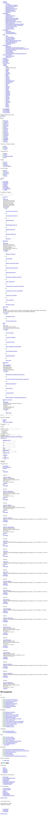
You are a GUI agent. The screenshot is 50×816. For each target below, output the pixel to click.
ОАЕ (7, 85)
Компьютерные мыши (11, 20)
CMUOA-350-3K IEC (8, 673)
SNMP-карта (5, 433)
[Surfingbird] (4, 763)
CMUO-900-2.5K (7, 640)
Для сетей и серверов (10, 38)
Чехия (7, 84)
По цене (5, 468)
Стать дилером (6, 112)
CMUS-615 (5, 551)
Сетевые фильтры (10, 52)
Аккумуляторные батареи (11, 41)
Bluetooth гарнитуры (10, 9)
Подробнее (5, 471)
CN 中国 (5, 189)
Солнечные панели (10, 39)
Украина (8, 97)
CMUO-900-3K (6, 652)
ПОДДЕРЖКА (6, 110)
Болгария (8, 91)
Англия (7, 78)
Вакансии (5, 771)
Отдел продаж (6, 63)
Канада (7, 105)
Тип (2, 434)
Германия (8, 93)
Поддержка (5, 61)
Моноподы (8, 12)
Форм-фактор (4, 435)
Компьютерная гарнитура (11, 8)
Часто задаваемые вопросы (9, 778)
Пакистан (8, 92)
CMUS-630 (5, 572)
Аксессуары (8, 44)
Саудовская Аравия (10, 80)
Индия (7, 104)
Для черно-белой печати (11, 33)
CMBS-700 (5, 199)
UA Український (6, 188)
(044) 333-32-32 (4, 797)
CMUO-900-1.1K (7, 590)
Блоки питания (9, 51)
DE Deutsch (5, 182)
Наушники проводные (11, 11)
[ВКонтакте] (8, 763)
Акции (4, 790)
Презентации (6, 793)
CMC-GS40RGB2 (7, 365)
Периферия (5, 13)
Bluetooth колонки (10, 7)
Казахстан (8, 79)
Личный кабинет (7, 788)
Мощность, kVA (4, 428)
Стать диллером (6, 789)
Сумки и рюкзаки (10, 27)
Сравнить (5, 483)
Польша (7, 87)
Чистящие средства (10, 28)
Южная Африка (9, 81)
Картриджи (5, 30)
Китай (7, 89)
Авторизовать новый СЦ (8, 795)
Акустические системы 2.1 (12, 6)
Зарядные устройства (10, 15)
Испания (8, 83)
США (7, 71)
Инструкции (6, 780)
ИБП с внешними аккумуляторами (13, 40)
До (3, 445)
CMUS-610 (5, 541)
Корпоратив (5, 45)
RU (1, 179)
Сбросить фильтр (19, 436)
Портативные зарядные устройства (13, 21)
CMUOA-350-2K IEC (8, 682)
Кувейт (7, 70)
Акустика (5, 2)
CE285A (5, 309)
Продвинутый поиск (10, 436)
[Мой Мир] (7, 763)
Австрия (8, 72)
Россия (7, 99)
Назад (7, 66)
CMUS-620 (5, 561)
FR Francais (5, 183)
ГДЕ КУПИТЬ (6, 108)
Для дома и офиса (10, 37)
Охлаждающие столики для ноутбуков (14, 25)
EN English (5, 181)
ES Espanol (5, 186)
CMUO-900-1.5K (7, 627)
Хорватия (8, 73)
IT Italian (5, 185)
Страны (5, 65)
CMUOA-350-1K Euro (8, 618)
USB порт (4, 431)
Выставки (5, 770)
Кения (7, 74)
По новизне (5, 466)
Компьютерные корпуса (11, 50)
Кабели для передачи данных (12, 18)
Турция (7, 90)
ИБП (4, 34)
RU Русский (6, 187)
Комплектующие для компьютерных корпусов (16, 53)
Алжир (7, 68)
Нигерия (8, 77)
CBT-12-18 (5, 325)
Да (5, 454)
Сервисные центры (7, 784)
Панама (7, 106)
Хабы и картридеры (10, 22)
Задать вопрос (6, 779)
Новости (5, 58)
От (3, 442)
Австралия (8, 102)
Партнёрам (5, 811)
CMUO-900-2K (6, 599)
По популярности (7, 467)
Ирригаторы (8, 57)
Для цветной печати (10, 32)
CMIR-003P (5, 402)
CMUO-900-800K (7, 608)
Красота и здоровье (7, 54)
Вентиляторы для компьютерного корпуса (15, 47)
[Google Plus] (1, 763)
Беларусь (8, 100)
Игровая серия (9, 17)
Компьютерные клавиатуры (12, 19)
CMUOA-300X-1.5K (7, 517)
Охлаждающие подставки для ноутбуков (15, 24)
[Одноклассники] (5, 763)
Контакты (5, 772)
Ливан (7, 76)
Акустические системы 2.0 (12, 5)
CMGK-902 (5, 243)
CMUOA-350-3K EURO (8, 527)
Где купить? (5, 60)
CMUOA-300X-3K (7, 581)
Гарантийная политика (8, 782)
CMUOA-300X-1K (7, 477)
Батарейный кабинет (10, 42)
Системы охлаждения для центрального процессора (17, 48)
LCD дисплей (5, 430)
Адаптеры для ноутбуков (11, 26)
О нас (4, 767)
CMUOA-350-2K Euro (8, 491)
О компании (6, 59)
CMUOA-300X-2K (7, 505)
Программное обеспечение (9, 781)
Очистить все (4, 438)
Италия (7, 96)
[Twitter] (3, 763)
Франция (8, 86)
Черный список (6, 794)
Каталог (5, 1)
